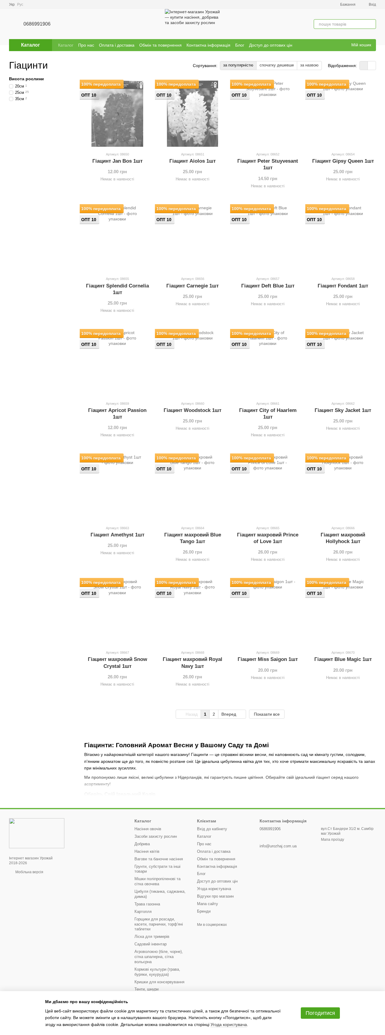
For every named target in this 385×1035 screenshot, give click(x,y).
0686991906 (37, 23)
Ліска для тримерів (151, 936)
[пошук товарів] (371, 24)
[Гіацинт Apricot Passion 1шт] (117, 363)
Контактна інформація (208, 45)
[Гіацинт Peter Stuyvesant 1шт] (268, 114)
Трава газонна (147, 904)
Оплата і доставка (116, 45)
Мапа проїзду (332, 839)
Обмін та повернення (160, 45)
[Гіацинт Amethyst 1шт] (117, 487)
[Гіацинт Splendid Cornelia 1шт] (117, 238)
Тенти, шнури (146, 989)
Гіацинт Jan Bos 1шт (117, 161)
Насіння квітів (146, 851)
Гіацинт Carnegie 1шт (192, 286)
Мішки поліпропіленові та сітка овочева (157, 881)
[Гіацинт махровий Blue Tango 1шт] (192, 487)
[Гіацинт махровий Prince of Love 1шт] (268, 487)
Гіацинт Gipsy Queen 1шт (343, 161)
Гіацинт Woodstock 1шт (192, 410)
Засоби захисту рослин (155, 836)
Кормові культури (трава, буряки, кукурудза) (157, 972)
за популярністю (238, 65)
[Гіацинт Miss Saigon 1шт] (268, 612)
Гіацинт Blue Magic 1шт (343, 659)
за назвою (309, 65)
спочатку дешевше (277, 65)
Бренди (204, 911)
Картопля (143, 911)
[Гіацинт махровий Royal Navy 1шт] (192, 612)
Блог (239, 45)
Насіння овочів (147, 829)
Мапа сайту (207, 903)
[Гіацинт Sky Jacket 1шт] (343, 363)
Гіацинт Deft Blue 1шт (267, 286)
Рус (20, 4)
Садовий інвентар (150, 944)
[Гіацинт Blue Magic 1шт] (343, 612)
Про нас (86, 45)
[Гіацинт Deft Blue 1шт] (268, 238)
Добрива (142, 844)
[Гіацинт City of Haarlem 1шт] (268, 363)
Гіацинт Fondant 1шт (343, 286)
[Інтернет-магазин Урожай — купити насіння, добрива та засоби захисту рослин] (36, 833)
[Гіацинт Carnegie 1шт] (192, 238)
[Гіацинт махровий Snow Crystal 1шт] (117, 612)
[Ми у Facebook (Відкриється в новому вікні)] (334, 45)
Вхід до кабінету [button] (212, 829)
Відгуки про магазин (215, 896)
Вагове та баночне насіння (158, 859)
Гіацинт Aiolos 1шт (192, 161)
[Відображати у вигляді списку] (372, 65)
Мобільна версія (28, 872)
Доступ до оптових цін (270, 45)
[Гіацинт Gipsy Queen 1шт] (343, 114)
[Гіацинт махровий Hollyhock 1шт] (343, 487)
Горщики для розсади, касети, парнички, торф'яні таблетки (158, 924)
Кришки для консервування (159, 982)
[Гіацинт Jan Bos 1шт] (117, 114)
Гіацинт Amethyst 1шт (117, 535)
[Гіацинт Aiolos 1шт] (192, 114)
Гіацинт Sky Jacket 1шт (343, 410)
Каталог (65, 45)
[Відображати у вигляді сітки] (364, 65)
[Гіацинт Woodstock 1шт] (192, 363)
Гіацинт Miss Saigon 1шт (268, 659)
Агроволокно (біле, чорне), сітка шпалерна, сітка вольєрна (158, 956)
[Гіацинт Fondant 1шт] (343, 238)
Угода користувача (214, 888)
